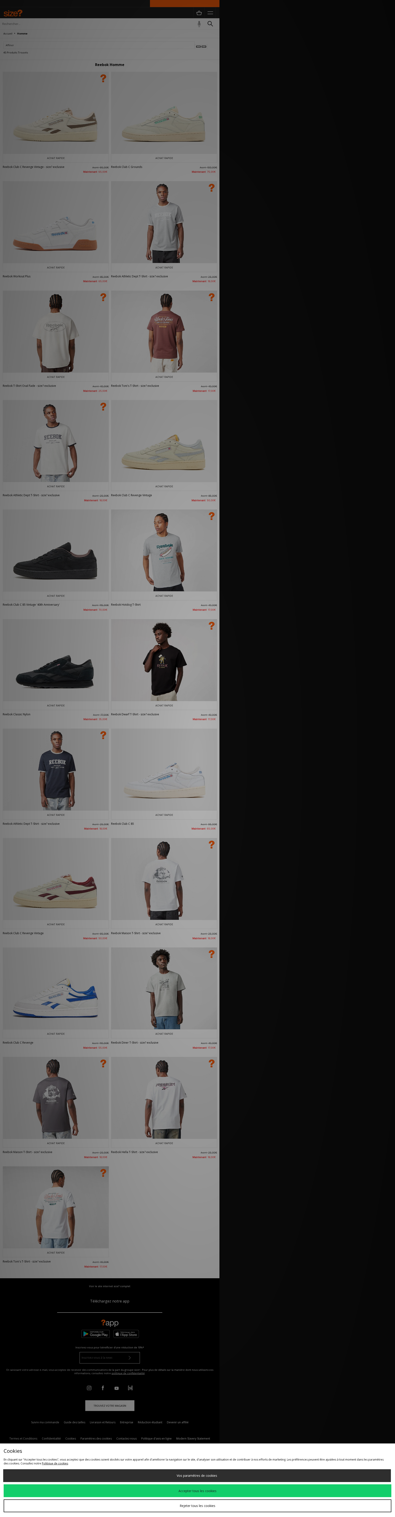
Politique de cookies (55, 1463)
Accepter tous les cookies (197, 1491)
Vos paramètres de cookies (197, 1475)
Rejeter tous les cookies (197, 1506)
